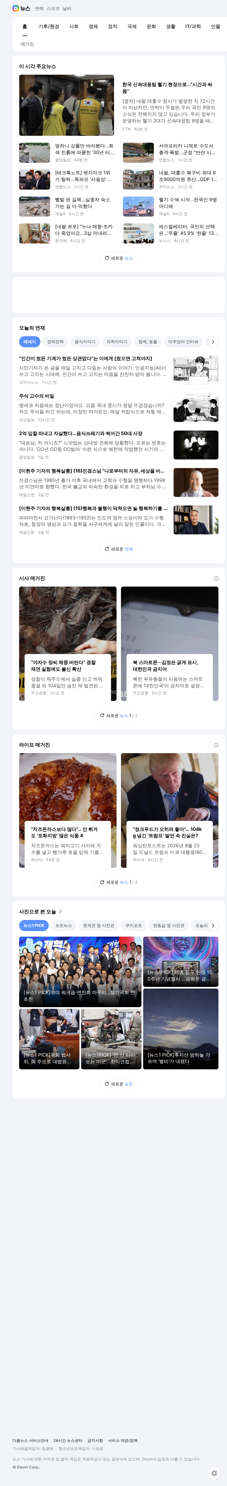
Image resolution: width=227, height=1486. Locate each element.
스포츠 (53, 8)
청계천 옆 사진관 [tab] (98, 925)
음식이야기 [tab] (85, 341)
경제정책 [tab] (55, 341)
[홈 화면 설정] (214, 1473)
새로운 (122, 258)
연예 (39, 8)
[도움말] (216, 578)
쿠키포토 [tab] (133, 925)
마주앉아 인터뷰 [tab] (183, 341)
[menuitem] (24, 26)
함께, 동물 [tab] (147, 341)
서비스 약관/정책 (123, 1440)
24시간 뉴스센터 (67, 1440)
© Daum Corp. (26, 1467)
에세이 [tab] (30, 341)
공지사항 (95, 1440)
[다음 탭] (212, 341)
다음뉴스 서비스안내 (30, 1440)
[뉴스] (25, 8)
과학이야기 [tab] (117, 341)
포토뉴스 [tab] (63, 925)
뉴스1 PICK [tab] (34, 925)
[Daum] (16, 8)
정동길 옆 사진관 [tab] (168, 925)
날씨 (67, 8)
